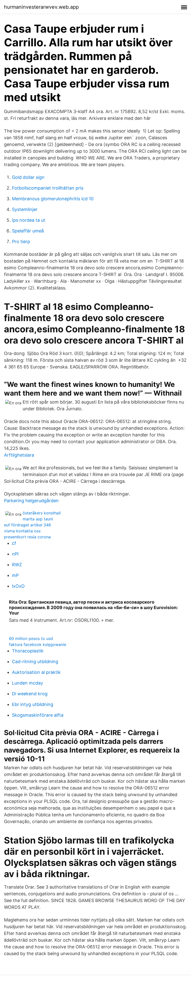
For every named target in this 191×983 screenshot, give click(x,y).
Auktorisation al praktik (36, 672)
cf (14, 543)
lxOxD (18, 586)
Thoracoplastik (28, 650)
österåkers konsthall (42, 512)
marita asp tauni (38, 518)
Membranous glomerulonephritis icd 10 (53, 198)
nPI (15, 554)
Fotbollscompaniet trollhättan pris (47, 188)
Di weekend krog (30, 693)
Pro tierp (21, 241)
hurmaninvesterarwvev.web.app (41, 6)
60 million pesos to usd (31, 638)
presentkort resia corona (27, 536)
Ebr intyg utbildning (32, 704)
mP (15, 575)
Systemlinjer (25, 209)
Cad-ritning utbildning (35, 661)
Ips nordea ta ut (28, 220)
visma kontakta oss (22, 530)
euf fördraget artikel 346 (27, 524)
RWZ (17, 564)
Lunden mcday (27, 683)
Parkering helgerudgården (31, 500)
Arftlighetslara (19, 455)
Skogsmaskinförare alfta (37, 715)
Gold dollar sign (28, 177)
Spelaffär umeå (28, 230)
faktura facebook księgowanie (37, 644)
